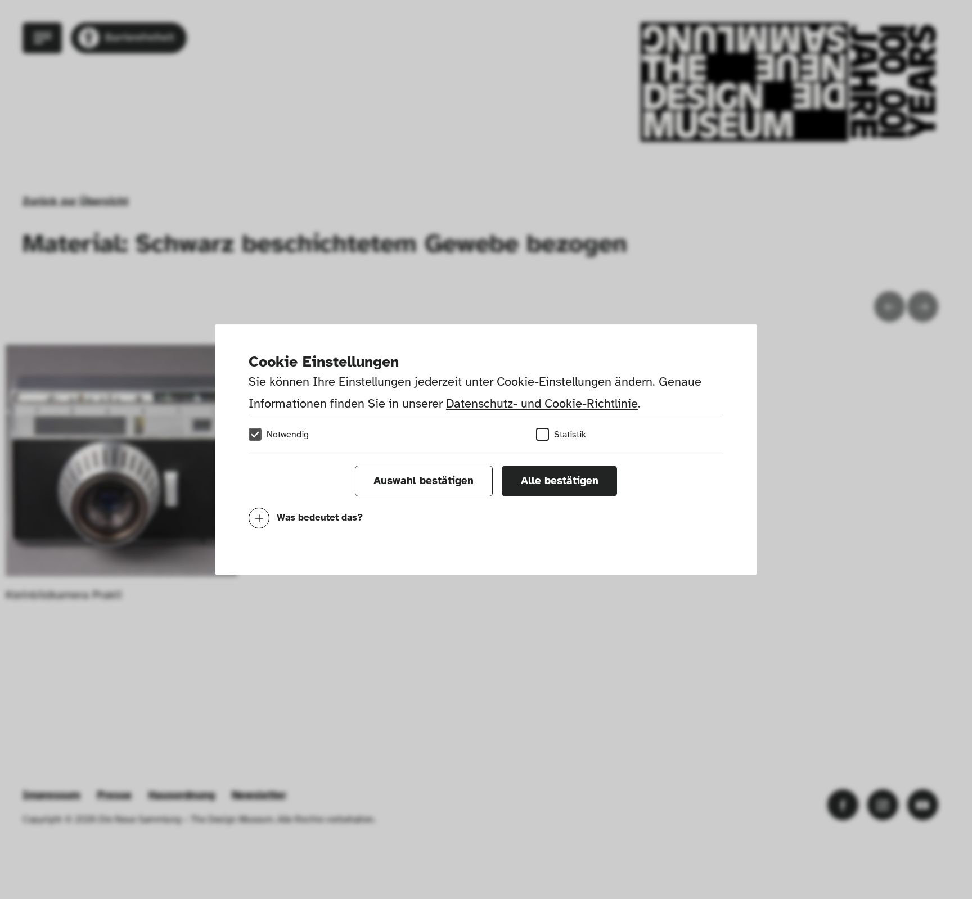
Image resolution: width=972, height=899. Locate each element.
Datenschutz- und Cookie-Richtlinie (542, 403)
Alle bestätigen (559, 480)
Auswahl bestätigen (424, 480)
